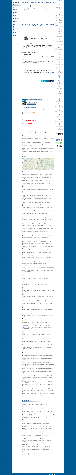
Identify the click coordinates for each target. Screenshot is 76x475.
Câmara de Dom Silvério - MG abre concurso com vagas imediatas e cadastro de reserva (38, 294)
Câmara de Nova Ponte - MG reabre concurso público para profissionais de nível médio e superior (38, 397)
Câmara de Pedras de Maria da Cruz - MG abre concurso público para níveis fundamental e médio (36, 339)
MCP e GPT (15, 21)
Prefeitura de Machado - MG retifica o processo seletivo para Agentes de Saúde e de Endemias (37, 153)
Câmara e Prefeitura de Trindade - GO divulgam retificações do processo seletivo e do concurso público (38, 429)
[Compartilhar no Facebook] (49, 81)
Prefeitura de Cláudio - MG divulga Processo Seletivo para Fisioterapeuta (35, 395)
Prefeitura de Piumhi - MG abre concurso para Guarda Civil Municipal (35, 307)
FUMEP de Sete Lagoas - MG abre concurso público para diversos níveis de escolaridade (38, 225)
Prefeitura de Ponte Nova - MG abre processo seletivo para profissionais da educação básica (38, 353)
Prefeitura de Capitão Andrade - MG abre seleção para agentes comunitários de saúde (38, 261)
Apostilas (15, 6)
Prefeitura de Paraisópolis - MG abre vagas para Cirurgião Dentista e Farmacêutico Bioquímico (37, 199)
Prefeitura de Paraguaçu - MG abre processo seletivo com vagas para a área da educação (38, 138)
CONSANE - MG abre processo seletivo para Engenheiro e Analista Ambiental (36, 202)
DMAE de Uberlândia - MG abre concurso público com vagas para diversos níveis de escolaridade (37, 356)
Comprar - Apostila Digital (31, 104)
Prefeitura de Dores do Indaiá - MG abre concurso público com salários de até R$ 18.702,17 (37, 319)
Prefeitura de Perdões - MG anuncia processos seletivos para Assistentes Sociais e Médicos (37, 140)
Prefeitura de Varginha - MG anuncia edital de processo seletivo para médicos (36, 142)
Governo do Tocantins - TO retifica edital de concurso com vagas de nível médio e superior (37, 441)
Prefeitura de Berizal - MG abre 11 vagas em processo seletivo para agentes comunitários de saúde (38, 265)
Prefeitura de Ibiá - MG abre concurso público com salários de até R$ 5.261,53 (36, 341)
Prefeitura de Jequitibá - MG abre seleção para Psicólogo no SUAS (34, 223)
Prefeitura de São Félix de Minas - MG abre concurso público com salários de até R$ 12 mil (38, 369)
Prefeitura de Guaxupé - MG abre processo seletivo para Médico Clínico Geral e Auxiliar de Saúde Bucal (38, 233)
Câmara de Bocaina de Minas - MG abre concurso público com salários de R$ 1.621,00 (38, 180)
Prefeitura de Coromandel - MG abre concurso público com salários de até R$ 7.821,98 (38, 306)
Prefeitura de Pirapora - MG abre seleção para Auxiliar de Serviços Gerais (36, 231)
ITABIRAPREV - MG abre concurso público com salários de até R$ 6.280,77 (36, 325)
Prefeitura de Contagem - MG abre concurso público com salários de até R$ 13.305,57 (38, 235)
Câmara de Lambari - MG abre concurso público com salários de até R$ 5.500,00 (37, 146)
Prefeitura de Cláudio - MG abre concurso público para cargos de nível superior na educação (37, 378)
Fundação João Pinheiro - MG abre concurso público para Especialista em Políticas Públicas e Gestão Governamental (37, 328)
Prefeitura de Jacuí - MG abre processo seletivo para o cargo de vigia (35, 213)
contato (53, 2)
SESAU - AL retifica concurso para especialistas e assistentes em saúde (35, 444)
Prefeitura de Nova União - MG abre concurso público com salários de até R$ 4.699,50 (38, 390)
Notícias (15, 7)
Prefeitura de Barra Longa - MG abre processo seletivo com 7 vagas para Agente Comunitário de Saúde (37, 348)
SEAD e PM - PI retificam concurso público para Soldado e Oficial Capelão (37, 451)
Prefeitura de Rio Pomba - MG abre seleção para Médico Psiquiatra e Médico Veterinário (38, 209)
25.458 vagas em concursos (32, 2)
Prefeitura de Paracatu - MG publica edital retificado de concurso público (36, 391)
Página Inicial (16, 4)
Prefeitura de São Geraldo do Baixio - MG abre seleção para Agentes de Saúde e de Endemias (37, 221)
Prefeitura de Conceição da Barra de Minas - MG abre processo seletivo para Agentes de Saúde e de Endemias (38, 216)
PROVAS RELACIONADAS (28, 123)
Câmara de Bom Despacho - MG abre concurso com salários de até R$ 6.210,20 (36, 324)
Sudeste (15, 12)
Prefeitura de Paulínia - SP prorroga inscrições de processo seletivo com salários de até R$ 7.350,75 (38, 415)
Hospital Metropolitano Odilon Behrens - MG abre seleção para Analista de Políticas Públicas (37, 178)
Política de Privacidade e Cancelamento (26, 474)
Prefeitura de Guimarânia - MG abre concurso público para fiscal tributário (36, 287)
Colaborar (15, 35)
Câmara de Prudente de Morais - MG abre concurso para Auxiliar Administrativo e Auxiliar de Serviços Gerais (37, 312)
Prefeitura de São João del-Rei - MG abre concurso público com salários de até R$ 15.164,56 (37, 238)
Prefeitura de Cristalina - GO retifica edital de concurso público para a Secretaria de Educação (37, 432)
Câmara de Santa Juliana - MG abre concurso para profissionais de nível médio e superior (38, 360)
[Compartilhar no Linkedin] (47, 81)
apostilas (39, 2)
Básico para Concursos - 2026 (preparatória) (34, 99)
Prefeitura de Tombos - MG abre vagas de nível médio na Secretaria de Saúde (36, 260)
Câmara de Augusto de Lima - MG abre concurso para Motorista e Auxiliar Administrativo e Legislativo (36, 331)
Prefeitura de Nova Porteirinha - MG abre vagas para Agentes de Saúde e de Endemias (38, 379)
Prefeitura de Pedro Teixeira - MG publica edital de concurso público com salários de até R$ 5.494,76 (38, 274)
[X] (53, 474)
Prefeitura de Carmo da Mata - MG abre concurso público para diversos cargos (36, 313)
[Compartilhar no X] (51, 81)
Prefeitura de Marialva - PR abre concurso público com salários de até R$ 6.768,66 (37, 425)
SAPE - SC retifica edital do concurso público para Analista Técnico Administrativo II (37, 426)
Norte (15, 15)
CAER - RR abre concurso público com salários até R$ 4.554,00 (33, 438)
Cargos (15, 24)
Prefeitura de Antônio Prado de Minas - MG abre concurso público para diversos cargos (38, 189)
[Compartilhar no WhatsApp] (42, 81)
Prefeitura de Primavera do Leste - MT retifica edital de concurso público (35, 435)
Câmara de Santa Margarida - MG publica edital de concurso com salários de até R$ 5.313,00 (37, 351)
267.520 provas (48, 2)
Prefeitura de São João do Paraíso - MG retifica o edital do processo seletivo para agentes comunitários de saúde (38, 271)
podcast (42, 75)
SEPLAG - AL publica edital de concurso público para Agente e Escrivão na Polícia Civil (38, 443)
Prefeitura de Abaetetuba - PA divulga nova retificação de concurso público (37, 437)
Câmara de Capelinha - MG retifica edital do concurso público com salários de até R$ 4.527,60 (37, 285)
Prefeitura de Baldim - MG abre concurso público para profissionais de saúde (36, 243)
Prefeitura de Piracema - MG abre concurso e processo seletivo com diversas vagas (37, 207)
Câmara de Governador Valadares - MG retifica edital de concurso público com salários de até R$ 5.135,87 (38, 382)
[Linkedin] (51, 474)
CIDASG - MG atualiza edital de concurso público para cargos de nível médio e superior (38, 384)
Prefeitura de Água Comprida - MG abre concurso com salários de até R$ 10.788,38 (37, 375)
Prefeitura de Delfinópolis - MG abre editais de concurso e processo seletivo (36, 263)
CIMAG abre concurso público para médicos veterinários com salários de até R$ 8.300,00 (38, 183)
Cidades (15, 26)
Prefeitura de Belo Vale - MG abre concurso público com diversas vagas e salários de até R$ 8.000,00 (38, 281)
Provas (15, 30)
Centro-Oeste (16, 18)
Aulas (15, 32)
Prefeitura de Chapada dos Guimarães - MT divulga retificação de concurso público (37, 433)
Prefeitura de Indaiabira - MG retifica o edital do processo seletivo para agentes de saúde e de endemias (38, 268)
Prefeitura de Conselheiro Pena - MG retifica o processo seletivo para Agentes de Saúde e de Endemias (38, 365)
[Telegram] (50, 474)
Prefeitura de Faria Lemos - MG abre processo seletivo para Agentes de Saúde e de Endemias (37, 359)
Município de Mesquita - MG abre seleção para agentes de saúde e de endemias (37, 332)
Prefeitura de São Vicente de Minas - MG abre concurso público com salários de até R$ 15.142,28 (38, 258)
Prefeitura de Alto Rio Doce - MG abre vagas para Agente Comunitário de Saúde (37, 362)
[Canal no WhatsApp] (49, 474)
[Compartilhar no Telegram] (44, 81)
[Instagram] (54, 474)
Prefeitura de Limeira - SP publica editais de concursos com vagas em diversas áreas (37, 411)
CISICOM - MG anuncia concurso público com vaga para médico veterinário (36, 282)
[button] (23, 159)
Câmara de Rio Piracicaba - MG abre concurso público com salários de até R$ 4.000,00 (38, 293)
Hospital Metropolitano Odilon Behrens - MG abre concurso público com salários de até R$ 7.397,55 (38, 301)
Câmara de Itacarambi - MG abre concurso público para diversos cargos (35, 322)
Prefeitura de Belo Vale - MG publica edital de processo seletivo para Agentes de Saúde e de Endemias (38, 291)
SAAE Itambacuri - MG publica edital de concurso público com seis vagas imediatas (37, 174)
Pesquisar (43, 6)
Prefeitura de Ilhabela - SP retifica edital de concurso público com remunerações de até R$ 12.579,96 (38, 409)
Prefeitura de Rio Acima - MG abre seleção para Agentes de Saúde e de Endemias (37, 204)
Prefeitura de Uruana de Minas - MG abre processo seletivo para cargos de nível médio (38, 343)
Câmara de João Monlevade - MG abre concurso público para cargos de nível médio (37, 288)
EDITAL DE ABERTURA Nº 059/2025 (30, 120)
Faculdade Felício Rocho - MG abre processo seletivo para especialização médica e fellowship (37, 250)
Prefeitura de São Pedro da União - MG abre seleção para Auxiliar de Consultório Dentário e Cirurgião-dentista (37, 187)
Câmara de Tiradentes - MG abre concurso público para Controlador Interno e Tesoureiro (38, 185)
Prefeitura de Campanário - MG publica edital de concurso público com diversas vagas (38, 309)
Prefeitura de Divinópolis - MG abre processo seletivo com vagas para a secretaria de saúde (37, 196)
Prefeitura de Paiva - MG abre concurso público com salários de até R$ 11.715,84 (37, 241)
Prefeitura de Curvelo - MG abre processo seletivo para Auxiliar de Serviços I (36, 217)
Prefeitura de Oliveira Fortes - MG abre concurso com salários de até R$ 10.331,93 (37, 320)
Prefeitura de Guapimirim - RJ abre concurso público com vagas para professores (59, 41)
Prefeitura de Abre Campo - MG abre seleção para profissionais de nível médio (36, 334)
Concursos (15, 9)
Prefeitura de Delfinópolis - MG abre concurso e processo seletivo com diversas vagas (38, 374)
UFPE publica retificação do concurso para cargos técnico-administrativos (36, 449)
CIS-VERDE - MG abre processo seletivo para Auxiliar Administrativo (35, 181)
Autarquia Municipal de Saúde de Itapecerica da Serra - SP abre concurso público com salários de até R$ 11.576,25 (38, 407)
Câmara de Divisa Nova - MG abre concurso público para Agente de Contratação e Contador (37, 276)
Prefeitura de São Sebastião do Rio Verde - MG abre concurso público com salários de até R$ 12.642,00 (38, 149)
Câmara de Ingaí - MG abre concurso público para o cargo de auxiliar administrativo (38, 151)
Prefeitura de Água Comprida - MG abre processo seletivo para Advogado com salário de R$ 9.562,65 (38, 211)
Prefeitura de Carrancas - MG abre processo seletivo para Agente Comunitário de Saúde (38, 388)
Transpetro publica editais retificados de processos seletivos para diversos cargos (37, 402)
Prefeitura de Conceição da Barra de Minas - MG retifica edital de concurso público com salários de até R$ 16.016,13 (38, 336)
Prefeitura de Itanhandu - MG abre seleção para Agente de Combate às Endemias (37, 255)
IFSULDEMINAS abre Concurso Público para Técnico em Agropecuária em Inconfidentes (38, 246)
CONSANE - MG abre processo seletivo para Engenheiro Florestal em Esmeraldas (37, 200)
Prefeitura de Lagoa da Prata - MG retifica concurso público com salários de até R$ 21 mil (38, 393)
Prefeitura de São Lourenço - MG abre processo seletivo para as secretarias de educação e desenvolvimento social (38, 145)
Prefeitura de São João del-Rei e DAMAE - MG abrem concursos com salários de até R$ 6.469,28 (38, 229)
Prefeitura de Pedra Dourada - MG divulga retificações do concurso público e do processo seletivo (38, 299)
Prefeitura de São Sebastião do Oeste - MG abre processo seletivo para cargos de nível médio (38, 316)
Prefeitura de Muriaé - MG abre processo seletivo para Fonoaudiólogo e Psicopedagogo (38, 239)
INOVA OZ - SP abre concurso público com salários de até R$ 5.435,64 (35, 404)
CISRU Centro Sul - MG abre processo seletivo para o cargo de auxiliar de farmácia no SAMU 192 (38, 193)
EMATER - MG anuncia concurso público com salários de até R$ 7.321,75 (35, 278)
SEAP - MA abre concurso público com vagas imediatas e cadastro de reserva (36, 447)
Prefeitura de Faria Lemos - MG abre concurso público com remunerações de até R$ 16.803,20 (37, 372)
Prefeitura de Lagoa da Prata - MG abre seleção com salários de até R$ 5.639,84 (37, 226)
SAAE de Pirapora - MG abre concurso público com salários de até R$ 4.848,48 (36, 205)
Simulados (15, 29)
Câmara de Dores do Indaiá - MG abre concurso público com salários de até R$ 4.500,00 (38, 254)
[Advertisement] (30, 16)
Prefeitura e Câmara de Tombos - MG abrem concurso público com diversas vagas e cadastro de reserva (37, 386)
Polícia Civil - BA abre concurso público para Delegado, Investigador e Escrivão (36, 446)
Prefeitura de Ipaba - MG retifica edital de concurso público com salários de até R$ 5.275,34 (37, 304)
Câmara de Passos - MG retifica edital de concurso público (33, 366)
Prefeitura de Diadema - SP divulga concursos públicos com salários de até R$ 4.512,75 (38, 413)
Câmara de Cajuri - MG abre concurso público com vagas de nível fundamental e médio (38, 191)
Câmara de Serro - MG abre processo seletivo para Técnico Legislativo (35, 244)
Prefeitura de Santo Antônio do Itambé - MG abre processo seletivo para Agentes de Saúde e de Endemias (37, 345)
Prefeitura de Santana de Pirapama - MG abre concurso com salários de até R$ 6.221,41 (38, 248)
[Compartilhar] (53, 81)
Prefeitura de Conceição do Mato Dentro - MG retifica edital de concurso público (37, 252)
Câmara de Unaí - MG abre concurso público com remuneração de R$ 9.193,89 (36, 175)
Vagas (15, 27)
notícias (43, 2)
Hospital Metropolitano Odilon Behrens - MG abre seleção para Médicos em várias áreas (38, 219)
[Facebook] (52, 474)
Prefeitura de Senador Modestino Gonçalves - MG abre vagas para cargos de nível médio (38, 296)
